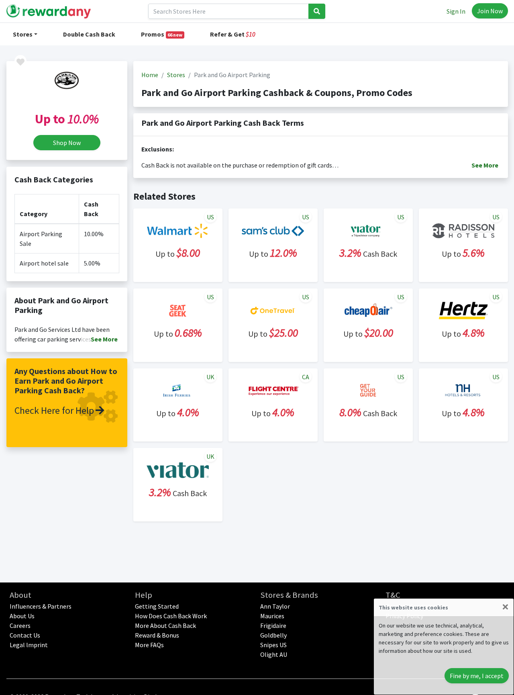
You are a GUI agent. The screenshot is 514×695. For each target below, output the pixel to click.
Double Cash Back (89, 34)
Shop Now (67, 143)
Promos (162, 34)
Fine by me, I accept (477, 676)
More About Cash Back (165, 625)
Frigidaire (273, 625)
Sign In (456, 11)
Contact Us (25, 635)
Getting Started (157, 606)
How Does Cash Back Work (171, 616)
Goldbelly (273, 635)
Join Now (490, 11)
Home (149, 75)
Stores (23, 34)
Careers (20, 625)
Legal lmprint (29, 645)
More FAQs (149, 645)
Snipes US (273, 645)
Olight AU (273, 654)
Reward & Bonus (157, 635)
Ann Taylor (275, 606)
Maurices (272, 616)
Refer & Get (232, 34)
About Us (22, 616)
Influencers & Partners (40, 606)
